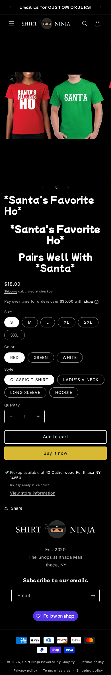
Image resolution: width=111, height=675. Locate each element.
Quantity (12, 405)
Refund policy (92, 662)
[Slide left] (43, 188)
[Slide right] (68, 188)
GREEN (41, 357)
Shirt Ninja (31, 662)
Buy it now (55, 453)
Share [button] (16, 508)
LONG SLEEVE (25, 392)
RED (14, 357)
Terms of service (57, 670)
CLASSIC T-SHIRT (29, 379)
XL (66, 322)
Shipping (10, 291)
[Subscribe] (93, 595)
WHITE (70, 357)
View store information (32, 493)
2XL (88, 322)
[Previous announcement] (10, 7)
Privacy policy (25, 670)
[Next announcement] (100, 7)
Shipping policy (89, 670)
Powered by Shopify (58, 662)
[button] (11, 23)
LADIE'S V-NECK (80, 379)
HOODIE (63, 392)
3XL (14, 335)
